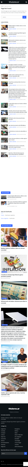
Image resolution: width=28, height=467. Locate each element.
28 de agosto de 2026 (22, 121)
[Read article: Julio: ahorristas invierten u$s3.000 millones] (4, 127)
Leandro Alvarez (12, 60)
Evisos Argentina (4, 218)
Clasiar (2, 215)
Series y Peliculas (19, 434)
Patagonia (17, 428)
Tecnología (4, 324)
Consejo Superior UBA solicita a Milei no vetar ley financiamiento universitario (17, 196)
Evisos (5, 464)
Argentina (3, 428)
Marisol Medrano (12, 28)
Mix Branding (22, 464)
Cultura (3, 434)
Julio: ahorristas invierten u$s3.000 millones (17, 125)
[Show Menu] (1, 2)
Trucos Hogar (18, 442)
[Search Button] (26, 2)
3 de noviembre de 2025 (12, 206)
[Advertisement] (14, 175)
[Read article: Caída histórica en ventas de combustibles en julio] (4, 132)
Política (16, 430)
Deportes (3, 436)
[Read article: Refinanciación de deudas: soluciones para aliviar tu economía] (4, 41)
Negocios (3, 446)
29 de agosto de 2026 (22, 28)
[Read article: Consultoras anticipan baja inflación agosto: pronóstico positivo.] (4, 34)
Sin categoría (18, 436)
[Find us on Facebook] (1, 461)
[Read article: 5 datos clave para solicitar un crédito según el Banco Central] (4, 140)
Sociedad (17, 438)
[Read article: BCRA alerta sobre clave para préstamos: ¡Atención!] (4, 119)
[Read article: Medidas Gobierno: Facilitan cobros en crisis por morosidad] (4, 27)
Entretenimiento (5, 442)
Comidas (3, 430)
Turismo (17, 444)
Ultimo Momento (19, 446)
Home (2, 6)
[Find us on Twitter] (3, 461)
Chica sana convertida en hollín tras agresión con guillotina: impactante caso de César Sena (17, 203)
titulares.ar (14, 2)
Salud (16, 432)
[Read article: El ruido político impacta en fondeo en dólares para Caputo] (4, 105)
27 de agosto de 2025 (12, 199)
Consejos (3, 432)
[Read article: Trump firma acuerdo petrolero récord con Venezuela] (4, 83)
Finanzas (3, 444)
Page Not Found (7, 6)
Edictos (2, 440)
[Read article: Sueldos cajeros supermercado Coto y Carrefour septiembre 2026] (4, 76)
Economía (4, 245)
